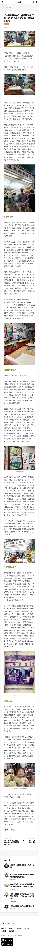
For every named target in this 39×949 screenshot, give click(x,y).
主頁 (2, 7)
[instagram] (13, 923)
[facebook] (3, 923)
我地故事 (13, 830)
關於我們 (3, 928)
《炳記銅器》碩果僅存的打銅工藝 (22, 906)
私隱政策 (26, 928)
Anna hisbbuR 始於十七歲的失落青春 (27, 842)
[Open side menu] (2, 2)
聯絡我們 (11, 928)
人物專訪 (8, 7)
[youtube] (8, 923)
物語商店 (11, 931)
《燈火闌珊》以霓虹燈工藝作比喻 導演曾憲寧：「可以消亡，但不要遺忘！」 (22, 896)
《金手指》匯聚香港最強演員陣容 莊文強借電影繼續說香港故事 (11, 843)
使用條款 (3, 931)
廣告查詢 (18, 928)
